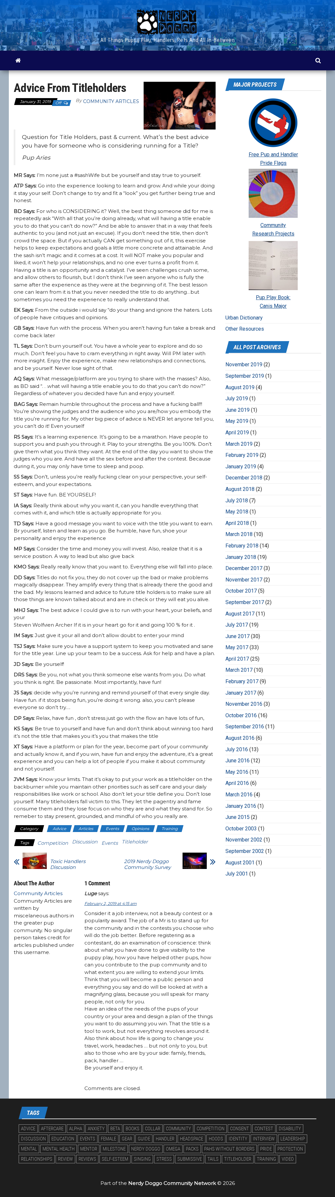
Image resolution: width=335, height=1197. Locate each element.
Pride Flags (273, 163)
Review (65, 1159)
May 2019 (236, 421)
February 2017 (241, 681)
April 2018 (237, 523)
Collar (152, 1129)
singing (142, 1159)
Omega (173, 1149)
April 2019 (237, 432)
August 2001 (240, 862)
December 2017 (243, 568)
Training (170, 828)
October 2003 (241, 828)
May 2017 (236, 647)
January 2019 (240, 466)
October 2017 (241, 591)
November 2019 (243, 364)
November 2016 (243, 704)
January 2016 (240, 806)
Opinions (140, 828)
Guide (144, 1139)
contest (264, 1129)
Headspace (191, 1139)
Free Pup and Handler (273, 154)
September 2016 (244, 726)
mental (29, 1149)
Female (108, 1139)
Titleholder (135, 842)
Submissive (189, 1159)
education (62, 1139)
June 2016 (237, 760)
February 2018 (241, 546)
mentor (88, 1149)
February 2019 (241, 455)
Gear (127, 1139)
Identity (238, 1139)
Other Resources (244, 329)
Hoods (216, 1139)
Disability (290, 1129)
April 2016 (237, 783)
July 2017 (236, 625)
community (178, 1129)
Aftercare (52, 1129)
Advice (59, 828)
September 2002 (244, 851)
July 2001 (236, 874)
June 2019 (237, 410)
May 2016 (236, 772)
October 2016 (241, 715)
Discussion (84, 842)
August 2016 (240, 738)
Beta (115, 1129)
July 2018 (236, 500)
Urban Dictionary (244, 318)
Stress (164, 1159)
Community (273, 225)
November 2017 (243, 580)
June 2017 (237, 636)
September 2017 (244, 602)
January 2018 (240, 557)
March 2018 (239, 534)
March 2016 (239, 794)
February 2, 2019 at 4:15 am (110, 903)
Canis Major (273, 306)
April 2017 (237, 659)
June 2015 (237, 817)
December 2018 (243, 478)
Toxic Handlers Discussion (67, 864)
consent (239, 1129)
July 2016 (236, 749)
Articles (86, 828)
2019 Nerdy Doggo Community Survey (147, 864)
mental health (59, 1149)
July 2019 (236, 398)
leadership (292, 1139)
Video (288, 1159)
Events (112, 828)
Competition (52, 843)
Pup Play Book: (273, 297)
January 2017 (240, 693)
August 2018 (240, 489)
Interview (264, 1139)
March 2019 (239, 444)
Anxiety (96, 1129)
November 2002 (243, 840)
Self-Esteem (115, 1159)
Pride (266, 1149)
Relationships (36, 1159)
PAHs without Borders (229, 1149)
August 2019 (240, 387)
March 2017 (239, 670)
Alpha (75, 1129)
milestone (114, 1149)
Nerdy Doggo (145, 1149)
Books (132, 1129)
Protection (290, 1149)
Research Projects (273, 234)
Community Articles (111, 101)
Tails (213, 1159)
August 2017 (240, 614)
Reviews (87, 1159)
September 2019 (244, 376)
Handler (165, 1139)
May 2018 (236, 512)
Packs (192, 1149)
